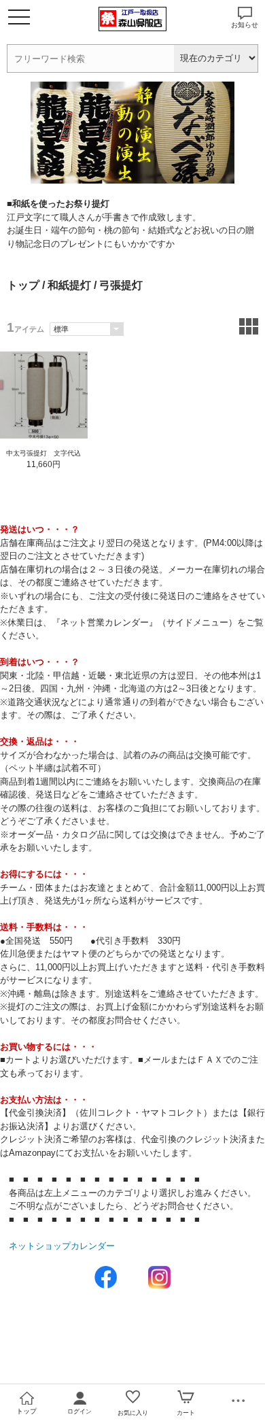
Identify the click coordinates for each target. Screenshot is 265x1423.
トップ (23, 285)
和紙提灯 (69, 285)
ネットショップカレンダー (62, 1246)
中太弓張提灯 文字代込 (43, 453)
